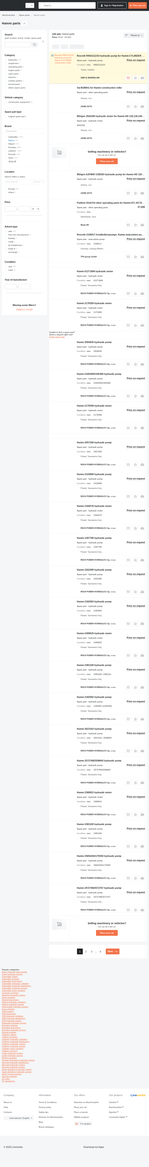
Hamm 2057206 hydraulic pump (94, 442)
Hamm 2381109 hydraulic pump (94, 665)
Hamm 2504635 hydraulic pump (94, 342)
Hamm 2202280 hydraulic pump (94, 570)
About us (8, 1102)
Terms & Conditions (48, 1102)
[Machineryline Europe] (12, 5)
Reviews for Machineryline (51, 1117)
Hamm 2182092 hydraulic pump (94, 697)
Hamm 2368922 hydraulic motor (94, 792)
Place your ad (107, 161)
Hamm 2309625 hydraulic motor (94, 633)
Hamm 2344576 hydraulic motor (94, 506)
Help (6, 1107)
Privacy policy (45, 1107)
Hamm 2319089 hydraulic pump (94, 474)
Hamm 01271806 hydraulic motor (95, 271)
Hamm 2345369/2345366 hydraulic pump (99, 374)
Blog (41, 1122)
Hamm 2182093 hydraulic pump (94, 601)
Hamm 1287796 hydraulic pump (94, 538)
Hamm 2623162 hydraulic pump (94, 729)
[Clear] (43, 41)
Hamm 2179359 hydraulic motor (94, 303)
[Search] (41, 5)
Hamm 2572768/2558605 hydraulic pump (99, 760)
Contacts (8, 1112)
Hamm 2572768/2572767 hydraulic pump (99, 888)
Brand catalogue (46, 1127)
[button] (135, 78)
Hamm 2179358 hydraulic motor (94, 406)
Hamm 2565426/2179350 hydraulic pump (99, 856)
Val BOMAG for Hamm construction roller (99, 88)
